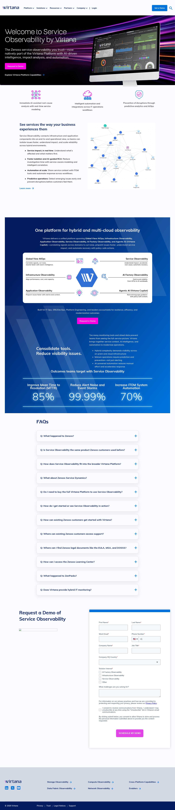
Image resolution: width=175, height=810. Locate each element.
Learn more (25, 188)
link (6, 788)
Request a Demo (15, 66)
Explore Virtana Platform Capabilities (23, 75)
